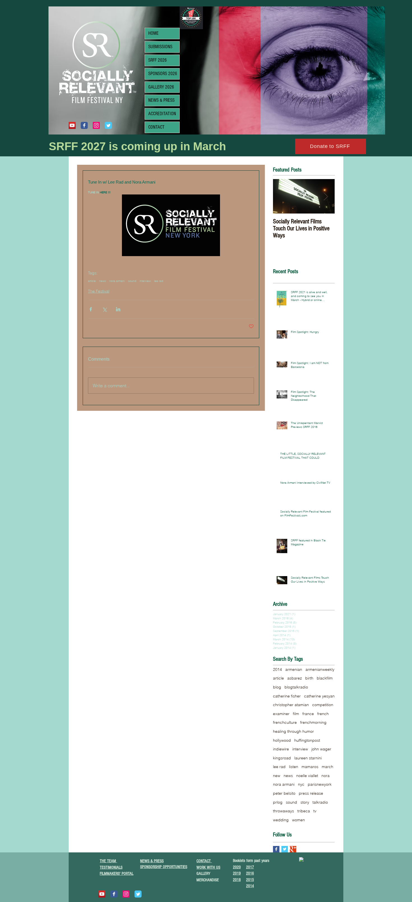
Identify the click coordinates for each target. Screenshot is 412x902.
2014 (277, 669)
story (304, 802)
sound (132, 281)
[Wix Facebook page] (84, 125)
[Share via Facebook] (90, 309)
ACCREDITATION (162, 113)
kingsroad (282, 757)
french (323, 713)
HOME (153, 33)
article (92, 281)
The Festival (98, 291)
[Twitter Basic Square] (284, 849)
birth (309, 678)
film (296, 713)
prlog (278, 802)
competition (322, 704)
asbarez (294, 678)
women (298, 819)
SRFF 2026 (157, 60)
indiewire (281, 749)
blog (277, 687)
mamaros (310, 766)
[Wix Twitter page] (108, 125)
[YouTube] (72, 125)
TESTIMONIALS (111, 867)
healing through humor (293, 731)
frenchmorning (313, 722)
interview (145, 281)
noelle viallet (307, 775)
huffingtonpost (307, 740)
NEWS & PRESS (161, 100)
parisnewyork (320, 784)
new (276, 775)
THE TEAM (108, 861)
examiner (281, 713)
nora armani (117, 281)
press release (311, 793)
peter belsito (284, 793)
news (102, 281)
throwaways (283, 810)
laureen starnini (308, 757)
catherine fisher (287, 696)
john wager (321, 749)
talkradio (320, 802)
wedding (281, 819)
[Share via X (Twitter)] (104, 309)
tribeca (303, 810)
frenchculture (285, 722)
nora (325, 775)
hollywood (282, 740)
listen (293, 766)
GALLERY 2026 (161, 87)
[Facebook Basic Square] (276, 849)
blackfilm (325, 678)
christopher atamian (291, 704)
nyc (301, 784)
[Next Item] (325, 196)
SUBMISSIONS (160, 46)
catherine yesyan (319, 696)
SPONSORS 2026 (162, 73)
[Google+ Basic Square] (293, 849)
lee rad (158, 281)
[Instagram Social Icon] (96, 125)
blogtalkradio (296, 687)
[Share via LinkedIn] (118, 309)
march (327, 766)
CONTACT (156, 127)
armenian (293, 669)
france (308, 713)
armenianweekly (319, 669)
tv (314, 810)
